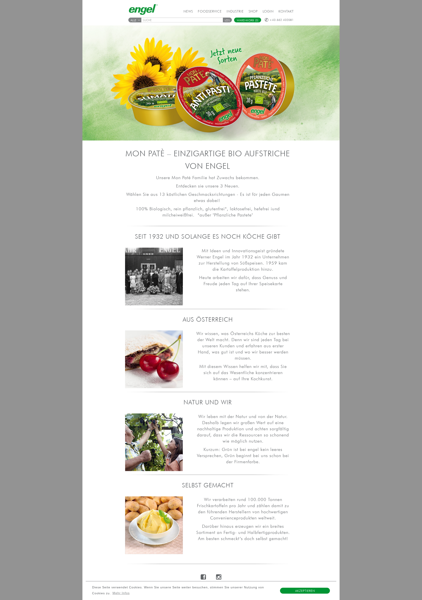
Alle (133, 20)
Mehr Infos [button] (121, 593)
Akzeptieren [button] (305, 591)
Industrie (235, 11)
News (188, 11)
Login (268, 11)
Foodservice (210, 11)
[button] (227, 20)
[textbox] (183, 20)
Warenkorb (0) (247, 20)
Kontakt (286, 11)
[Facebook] (203, 577)
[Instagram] (219, 577)
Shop (253, 11)
